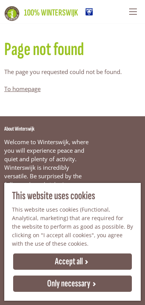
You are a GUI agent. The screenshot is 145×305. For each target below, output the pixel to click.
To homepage (22, 89)
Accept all (69, 261)
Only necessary (68, 283)
